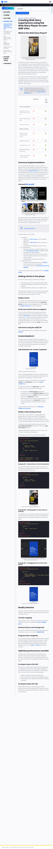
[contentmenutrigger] (33, 9)
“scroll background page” (32, 250)
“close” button (33, 239)
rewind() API (40, 632)
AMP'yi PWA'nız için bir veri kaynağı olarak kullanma (8, 32)
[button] (50, 2)
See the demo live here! (29, 228)
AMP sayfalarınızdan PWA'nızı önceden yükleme (7, 37)
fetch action (27, 315)
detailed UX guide (33, 170)
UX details (30, 184)
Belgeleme (20, 18)
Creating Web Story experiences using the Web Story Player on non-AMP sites (8, 26)
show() (37, 645)
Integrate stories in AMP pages (8, 47)
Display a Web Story (26, 306)
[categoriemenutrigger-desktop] (22, 13)
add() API (20, 332)
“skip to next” (33, 242)
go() (32, 645)
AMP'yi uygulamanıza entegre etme (7, 43)
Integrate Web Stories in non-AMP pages (8, 51)
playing (45, 262)
